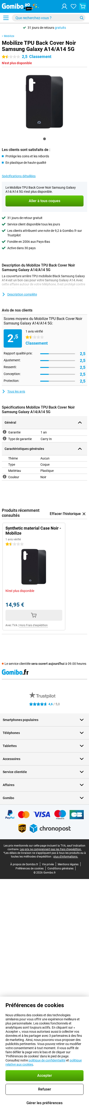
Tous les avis (16, 391)
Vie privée (48, 864)
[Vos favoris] (73, 6)
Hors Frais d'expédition (33, 625)
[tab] (44, 138)
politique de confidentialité (47, 1060)
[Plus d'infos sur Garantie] (4, 432)
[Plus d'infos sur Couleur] (4, 476)
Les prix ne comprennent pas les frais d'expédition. (51, 849)
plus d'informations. (65, 856)
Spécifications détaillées (19, 176)
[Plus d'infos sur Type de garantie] (4, 438)
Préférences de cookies (30, 868)
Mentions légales (68, 864)
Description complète (22, 294)
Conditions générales (60, 868)
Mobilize (9, 36)
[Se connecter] (64, 6)
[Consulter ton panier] (82, 6)
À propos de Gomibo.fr (24, 864)
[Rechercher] (81, 17)
